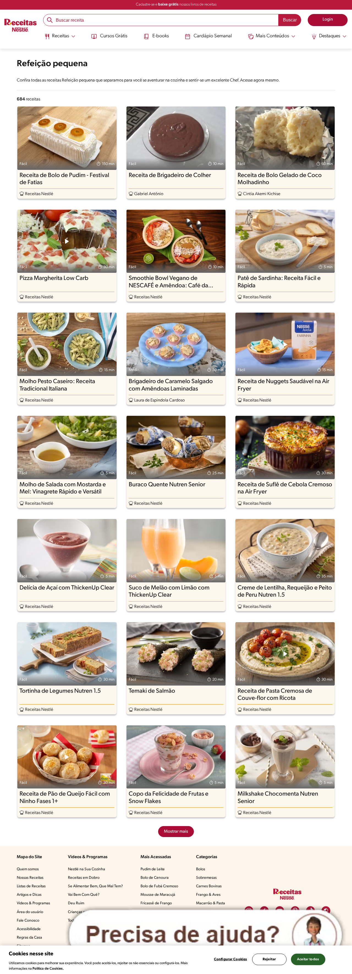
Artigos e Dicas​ (29, 895)
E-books (160, 36)
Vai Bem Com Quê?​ (84, 895)
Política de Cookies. (48, 968)
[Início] (20, 26)
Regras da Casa (29, 938)
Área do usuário (30, 912)
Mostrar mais (176, 831)
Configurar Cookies (230, 959)
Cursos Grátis (113, 36)
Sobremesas (206, 878)
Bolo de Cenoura (155, 878)
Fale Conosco (28, 921)
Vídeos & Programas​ (33, 903)
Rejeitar (269, 959)
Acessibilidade (29, 929)
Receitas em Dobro (84, 878)
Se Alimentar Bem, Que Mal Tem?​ (95, 886)
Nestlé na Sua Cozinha (86, 869)
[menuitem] (59, 38)
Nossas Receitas (30, 878)
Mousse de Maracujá (158, 895)
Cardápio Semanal (213, 36)
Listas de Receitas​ (31, 886)
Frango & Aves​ (208, 895)
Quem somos (28, 869)
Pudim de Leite (153, 869)
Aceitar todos (308, 959)
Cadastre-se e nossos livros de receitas (176, 4)
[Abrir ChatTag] (205, 934)
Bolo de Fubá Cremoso (159, 886)
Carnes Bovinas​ (209, 886)
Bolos (200, 869)
